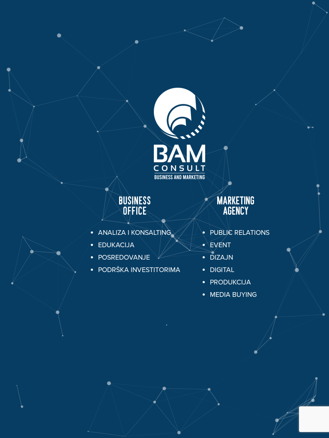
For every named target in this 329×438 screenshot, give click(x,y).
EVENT (220, 245)
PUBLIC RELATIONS (239, 232)
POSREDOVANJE (124, 257)
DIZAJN (221, 257)
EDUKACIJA (116, 245)
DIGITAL (222, 270)
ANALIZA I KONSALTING (134, 232)
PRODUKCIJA (230, 282)
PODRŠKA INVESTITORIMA (139, 270)
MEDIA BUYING (233, 294)
